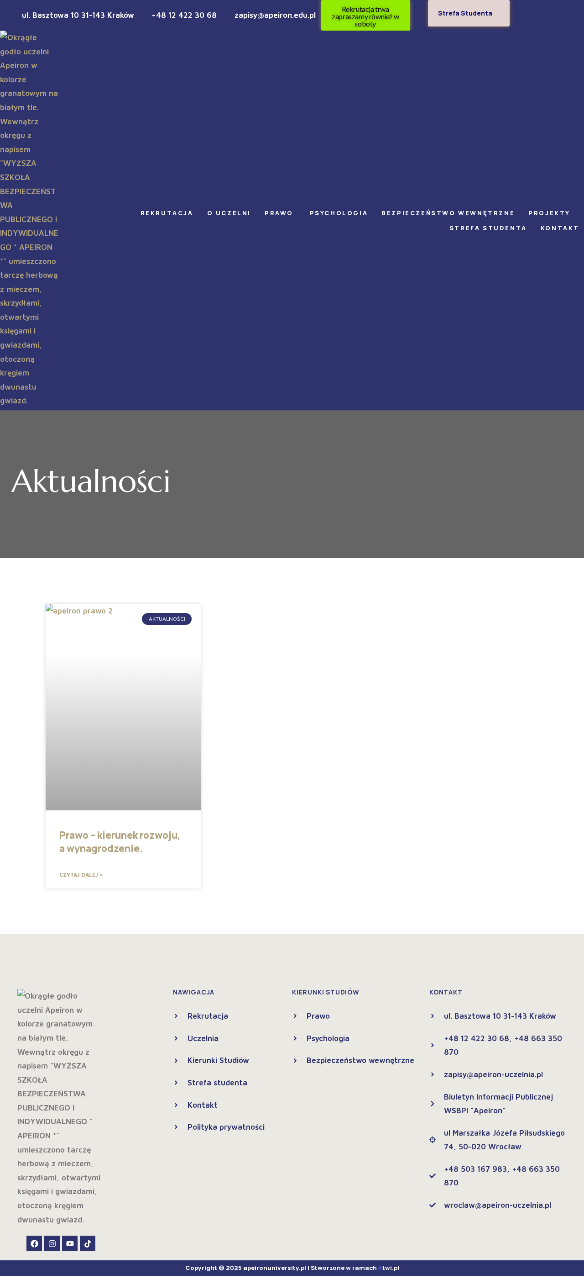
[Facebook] (34, 1243)
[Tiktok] (87, 1243)
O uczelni (229, 213)
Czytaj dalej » (81, 874)
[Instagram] (52, 1243)
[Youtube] (70, 1243)
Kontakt (560, 228)
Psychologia (339, 213)
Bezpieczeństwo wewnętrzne (448, 213)
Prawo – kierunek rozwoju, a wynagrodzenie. (120, 842)
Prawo (280, 213)
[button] (169, 213)
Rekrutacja (167, 213)
